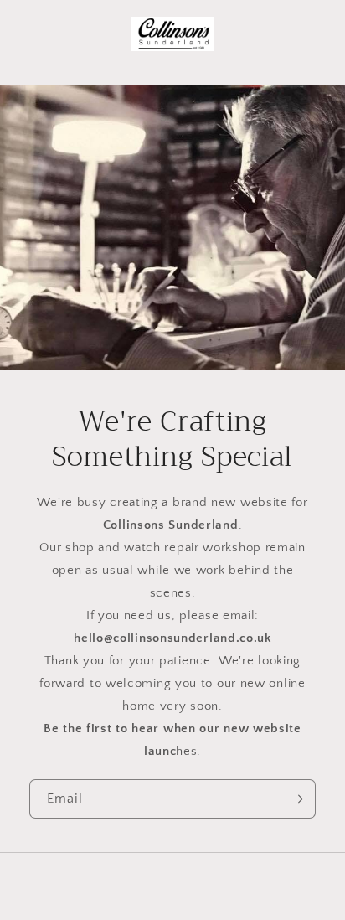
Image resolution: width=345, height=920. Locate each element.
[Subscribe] (296, 799)
